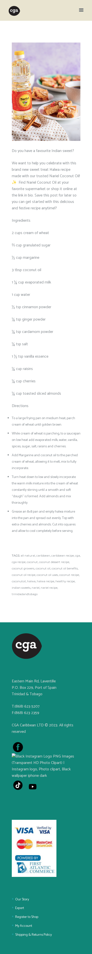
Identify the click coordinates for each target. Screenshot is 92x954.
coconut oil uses (47, 575)
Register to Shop (26, 917)
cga (77, 555)
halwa (31, 581)
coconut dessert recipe (54, 562)
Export (19, 908)
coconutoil (19, 581)
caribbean (43, 555)
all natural (28, 555)
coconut (32, 562)
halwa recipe (45, 581)
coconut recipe (69, 575)
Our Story (22, 899)
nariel (35, 587)
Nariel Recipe (49, 587)
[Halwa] (46, 92)
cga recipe (19, 562)
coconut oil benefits (65, 568)
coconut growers (23, 568)
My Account (23, 926)
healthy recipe (65, 581)
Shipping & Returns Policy (33, 935)
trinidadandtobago (25, 594)
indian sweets (21, 587)
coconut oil (43, 568)
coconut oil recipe (23, 575)
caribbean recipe (62, 555)
